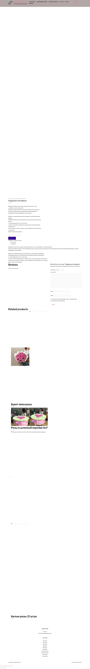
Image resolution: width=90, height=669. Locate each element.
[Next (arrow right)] (4, 668)
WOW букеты (32, 1)
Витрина (31, 3)
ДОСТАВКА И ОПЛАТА (53, 1)
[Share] (4, 666)
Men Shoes (45, 647)
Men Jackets (45, 654)
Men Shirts (45, 644)
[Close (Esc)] (1, 666)
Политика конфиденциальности (45, 633)
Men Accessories (45, 651)
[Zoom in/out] (11, 666)
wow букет (13, 198)
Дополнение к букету (42, 1)
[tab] (46, 242)
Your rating (53, 269)
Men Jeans (45, 640)
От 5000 (66, 1)
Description (13, 242)
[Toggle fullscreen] (8, 666)
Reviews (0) (13, 243)
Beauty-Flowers (20, 2)
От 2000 (61, 1)
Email (52, 295)
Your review (53, 272)
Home (9, 198)
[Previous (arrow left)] (1, 668)
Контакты (45, 631)
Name (52, 291)
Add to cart (12, 238)
